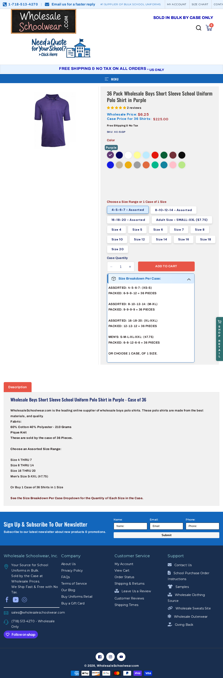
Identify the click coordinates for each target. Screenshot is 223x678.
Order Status (124, 577)
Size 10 (117, 239)
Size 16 (183, 239)
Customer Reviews (129, 598)
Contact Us (183, 565)
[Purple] (110, 154)
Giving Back (183, 625)
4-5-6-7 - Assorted (128, 210)
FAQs (65, 577)
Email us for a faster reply (73, 4)
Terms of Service (74, 584)
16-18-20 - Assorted (128, 220)
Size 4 (117, 230)
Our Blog (68, 590)
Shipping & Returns (130, 584)
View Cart (122, 570)
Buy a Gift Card (72, 603)
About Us (68, 564)
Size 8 (200, 230)
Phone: (190, 519)
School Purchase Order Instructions (188, 576)
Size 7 (179, 230)
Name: (118, 519)
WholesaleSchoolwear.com (118, 665)
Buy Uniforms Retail (76, 597)
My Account (124, 564)
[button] (209, 28)
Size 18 (205, 239)
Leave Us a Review (136, 591)
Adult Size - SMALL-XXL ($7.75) (182, 220)
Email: (154, 519)
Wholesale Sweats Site (193, 608)
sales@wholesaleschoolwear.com (35, 612)
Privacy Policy (72, 570)
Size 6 (158, 230)
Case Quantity (117, 258)
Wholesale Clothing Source (186, 598)
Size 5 (137, 230)
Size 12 (139, 239)
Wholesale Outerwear (190, 617)
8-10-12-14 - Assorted (173, 210)
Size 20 (118, 249)
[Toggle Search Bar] (198, 28)
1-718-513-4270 (23, 4)
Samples (182, 587)
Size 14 (161, 239)
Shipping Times (126, 605)
